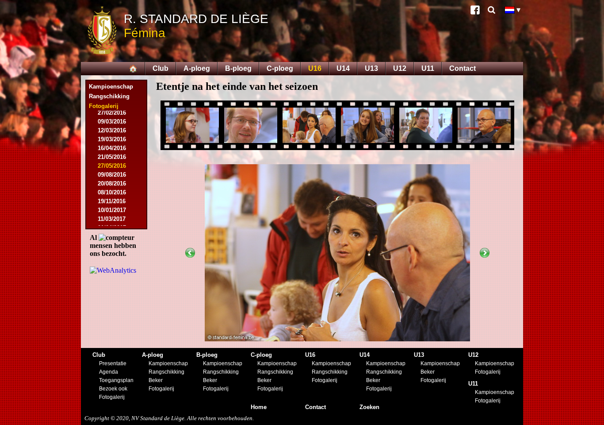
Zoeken (369, 407)
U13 (371, 68)
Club (160, 68)
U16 (314, 68)
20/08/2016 (112, 183)
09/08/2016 (112, 174)
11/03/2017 (112, 219)
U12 (399, 68)
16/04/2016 (112, 148)
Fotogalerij (112, 397)
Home (259, 407)
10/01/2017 (112, 210)
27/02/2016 (112, 112)
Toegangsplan (116, 380)
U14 (343, 68)
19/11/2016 (112, 201)
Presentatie (112, 363)
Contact (462, 68)
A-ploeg (196, 68)
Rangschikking (109, 96)
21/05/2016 (112, 157)
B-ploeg (238, 68)
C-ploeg (280, 68)
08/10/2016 (112, 192)
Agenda (108, 372)
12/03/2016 (112, 130)
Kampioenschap (111, 86)
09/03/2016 (112, 121)
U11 (427, 68)
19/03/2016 (112, 139)
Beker (156, 380)
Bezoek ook (113, 389)
